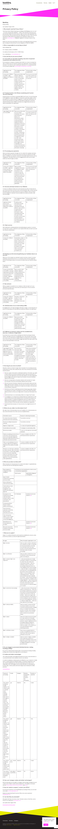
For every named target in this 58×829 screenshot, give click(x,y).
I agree (45, 824)
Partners (45, 2)
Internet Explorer (19, 785)
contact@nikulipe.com (15, 54)
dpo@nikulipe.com (6, 794)
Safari (11, 785)
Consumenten (39, 2)
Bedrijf (50, 2)
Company (16, 820)
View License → (9, 824)
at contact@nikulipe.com (12, 791)
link (30, 495)
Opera (26, 785)
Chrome (7, 785)
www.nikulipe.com (11, 38)
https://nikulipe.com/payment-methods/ (23, 66)
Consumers (5, 820)
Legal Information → (17, 824)
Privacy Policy (46, 822)
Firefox (14, 785)
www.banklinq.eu (6, 669)
